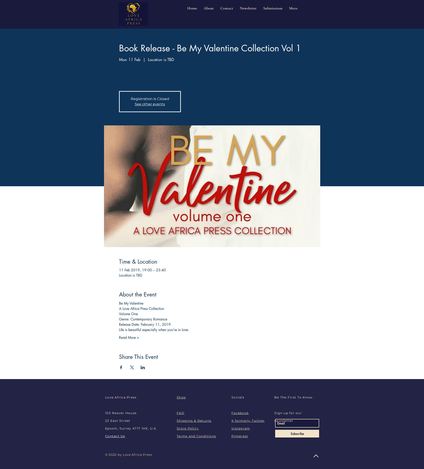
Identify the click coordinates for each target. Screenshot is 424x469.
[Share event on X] (132, 367)
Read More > (129, 337)
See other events (150, 104)
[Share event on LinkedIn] (143, 367)
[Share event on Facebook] (121, 367)
